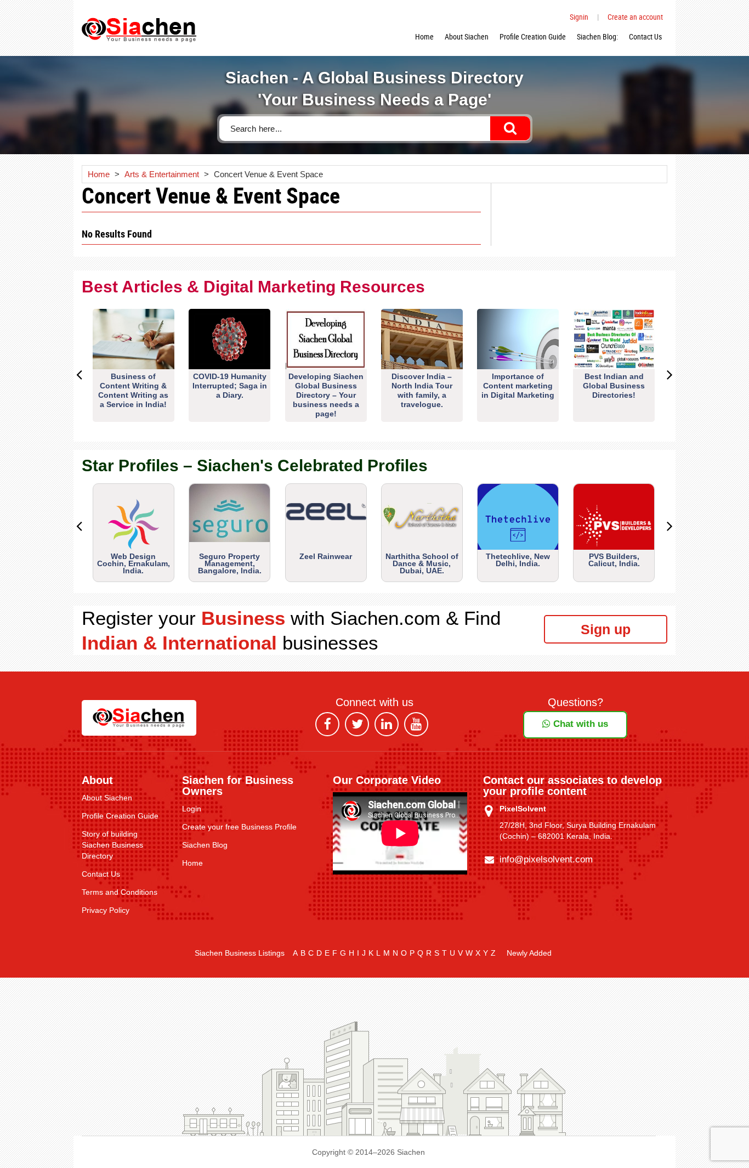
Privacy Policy (105, 910)
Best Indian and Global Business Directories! (614, 385)
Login (191, 808)
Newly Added (529, 953)
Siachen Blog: (597, 36)
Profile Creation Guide (533, 36)
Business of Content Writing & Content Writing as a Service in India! (133, 390)
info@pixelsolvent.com (546, 859)
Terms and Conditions (119, 892)
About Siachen (467, 36)
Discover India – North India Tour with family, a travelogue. (421, 390)
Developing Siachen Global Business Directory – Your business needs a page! (326, 395)
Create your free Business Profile (239, 826)
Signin (579, 17)
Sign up (606, 629)
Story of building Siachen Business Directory (112, 845)
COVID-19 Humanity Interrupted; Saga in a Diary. (229, 385)
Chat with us (579, 724)
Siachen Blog (205, 844)
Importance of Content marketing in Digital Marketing (517, 385)
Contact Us (645, 36)
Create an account (635, 17)
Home (424, 36)
